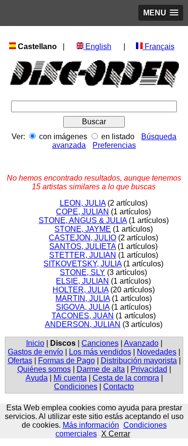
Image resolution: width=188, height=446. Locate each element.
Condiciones (75, 386)
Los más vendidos (100, 352)
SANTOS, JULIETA (82, 246)
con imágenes (63, 136)
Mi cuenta (70, 378)
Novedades (156, 352)
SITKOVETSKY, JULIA (82, 264)
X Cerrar (115, 434)
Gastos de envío (35, 352)
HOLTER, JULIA (80, 290)
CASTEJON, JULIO (82, 238)
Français (159, 46)
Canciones (100, 343)
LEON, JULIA (83, 203)
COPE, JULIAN (82, 212)
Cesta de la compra (126, 378)
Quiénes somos (44, 369)
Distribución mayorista (139, 360)
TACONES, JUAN (83, 316)
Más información (91, 425)
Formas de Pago (66, 360)
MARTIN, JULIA (82, 298)
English (97, 46)
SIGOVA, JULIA (82, 307)
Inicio (35, 343)
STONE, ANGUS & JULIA (83, 220)
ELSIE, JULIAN (82, 281)
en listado (117, 136)
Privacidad (149, 369)
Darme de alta (101, 369)
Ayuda (37, 378)
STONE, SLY (82, 272)
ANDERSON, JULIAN (83, 324)
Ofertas (20, 360)
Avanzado (141, 343)
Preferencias (114, 145)
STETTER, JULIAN (82, 255)
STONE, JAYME (82, 229)
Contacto (118, 386)
